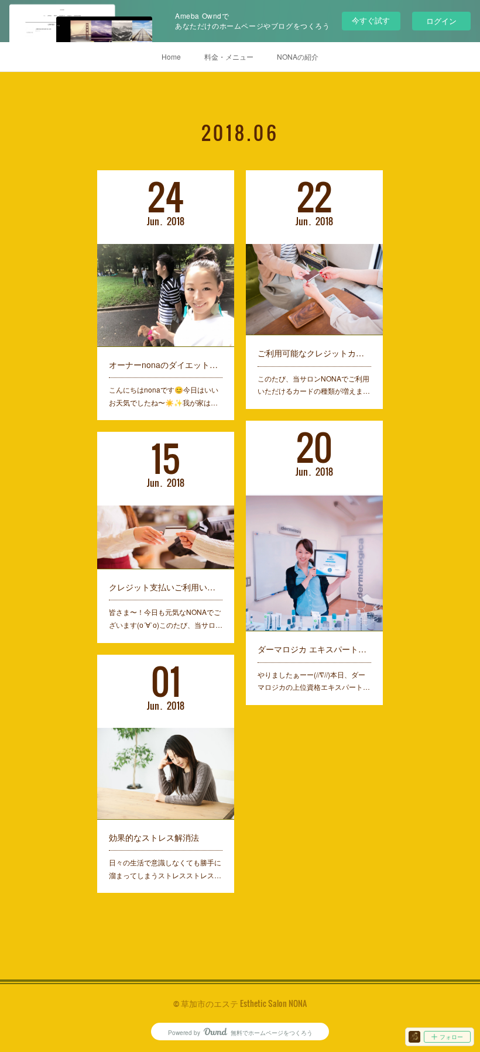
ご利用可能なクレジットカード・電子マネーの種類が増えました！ (314, 353)
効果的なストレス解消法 (154, 837)
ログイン (441, 20)
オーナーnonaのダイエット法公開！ (165, 364)
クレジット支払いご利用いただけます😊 (165, 587)
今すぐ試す (371, 20)
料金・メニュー (228, 56)
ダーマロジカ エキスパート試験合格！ (314, 649)
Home (171, 56)
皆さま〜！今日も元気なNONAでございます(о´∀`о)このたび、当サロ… (165, 618)
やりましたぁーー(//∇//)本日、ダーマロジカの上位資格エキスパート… (314, 680)
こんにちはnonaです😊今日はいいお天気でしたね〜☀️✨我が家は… (163, 395)
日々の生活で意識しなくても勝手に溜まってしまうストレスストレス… (165, 868)
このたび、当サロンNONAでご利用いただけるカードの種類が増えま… (314, 384)
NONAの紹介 (297, 56)
